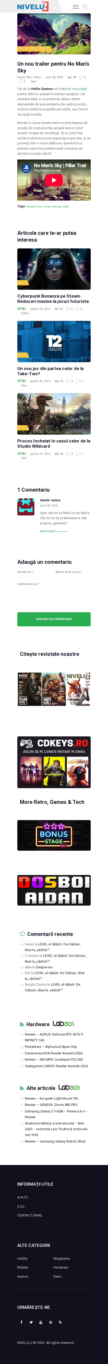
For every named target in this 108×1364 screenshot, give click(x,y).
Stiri (35, 48)
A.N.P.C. (23, 1197)
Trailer (56, 206)
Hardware (38, 1024)
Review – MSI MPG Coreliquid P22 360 (54, 1059)
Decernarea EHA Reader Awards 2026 (54, 1053)
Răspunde (48, 531)
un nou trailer (77, 89)
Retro (57, 1276)
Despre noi (44, 967)
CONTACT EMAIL (30, 1215)
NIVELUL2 (25, 1343)
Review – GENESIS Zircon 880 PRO (51, 1105)
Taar (33, 81)
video (66, 206)
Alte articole (40, 1088)
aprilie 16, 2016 (40, 454)
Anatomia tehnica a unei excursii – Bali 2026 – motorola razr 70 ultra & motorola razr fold (56, 1129)
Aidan (25, 313)
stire (47, 206)
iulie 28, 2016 (54, 77)
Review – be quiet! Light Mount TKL (52, 1098)
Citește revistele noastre (49, 654)
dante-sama (50, 500)
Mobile (22, 1267)
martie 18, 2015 (40, 309)
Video (45, 48)
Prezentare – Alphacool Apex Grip (51, 1047)
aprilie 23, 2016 (40, 381)
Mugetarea (61, 1258)
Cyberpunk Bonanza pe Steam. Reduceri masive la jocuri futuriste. (53, 299)
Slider (24, 48)
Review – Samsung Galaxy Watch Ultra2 (55, 1141)
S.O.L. (21, 1206)
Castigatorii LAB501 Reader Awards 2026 (56, 1066)
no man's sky (34, 206)
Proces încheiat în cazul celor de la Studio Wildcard (53, 444)
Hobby (22, 1258)
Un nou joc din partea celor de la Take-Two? (50, 371)
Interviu (22, 1276)
